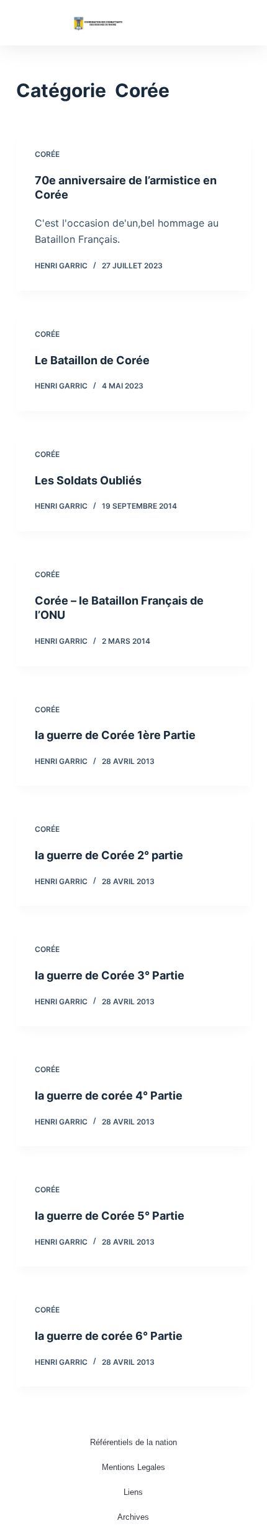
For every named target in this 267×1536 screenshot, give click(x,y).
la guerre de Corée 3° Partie (109, 975)
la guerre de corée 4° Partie (109, 1095)
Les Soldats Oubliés (88, 480)
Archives (133, 1517)
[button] (242, 22)
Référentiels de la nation (133, 1442)
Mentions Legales (133, 1467)
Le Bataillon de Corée (92, 360)
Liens (133, 1492)
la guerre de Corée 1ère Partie (115, 735)
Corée (47, 154)
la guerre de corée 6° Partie (109, 1335)
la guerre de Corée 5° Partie (109, 1215)
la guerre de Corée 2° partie (109, 855)
